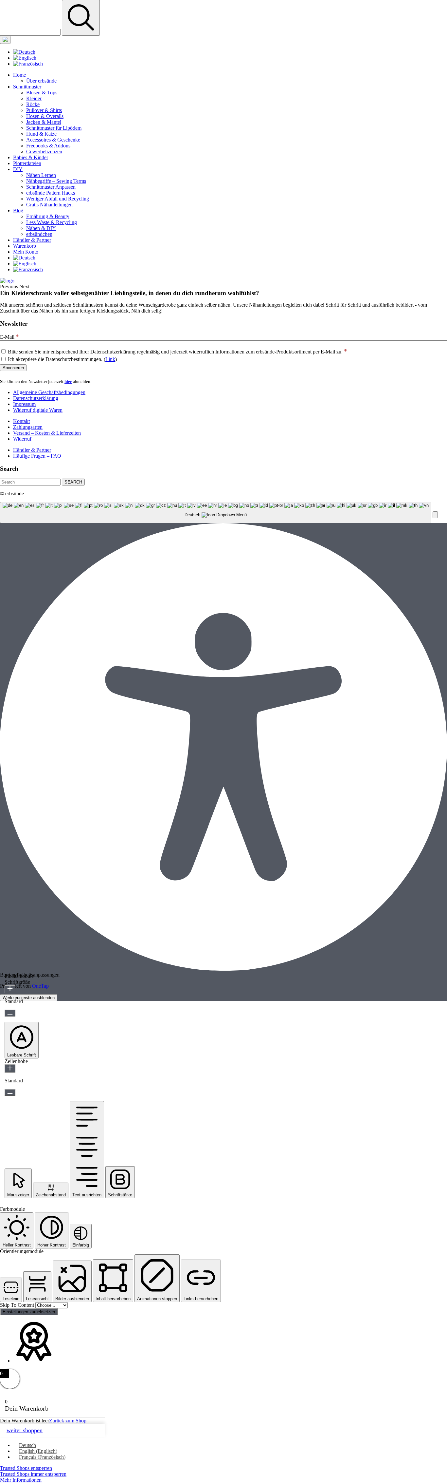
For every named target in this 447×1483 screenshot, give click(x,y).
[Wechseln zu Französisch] (28, 64)
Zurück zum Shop (67, 1420)
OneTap (40, 986)
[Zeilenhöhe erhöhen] (10, 1068)
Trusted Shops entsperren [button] (26, 1468)
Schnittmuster (27, 86)
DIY (18, 169)
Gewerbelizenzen (44, 151)
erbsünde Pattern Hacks (50, 193)
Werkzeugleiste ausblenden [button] (29, 997)
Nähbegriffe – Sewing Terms (56, 181)
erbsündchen (39, 234)
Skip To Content (17, 1305)
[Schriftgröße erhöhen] (10, 989)
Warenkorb (24, 246)
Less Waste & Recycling (51, 222)
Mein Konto (25, 252)
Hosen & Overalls (44, 116)
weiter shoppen (25, 1430)
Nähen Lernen (41, 175)
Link (110, 359)
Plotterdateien (27, 163)
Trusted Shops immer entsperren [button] (33, 1474)
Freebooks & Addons (48, 145)
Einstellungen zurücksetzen (29, 1311)
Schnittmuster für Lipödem (53, 128)
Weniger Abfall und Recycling (57, 198)
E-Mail (9, 337)
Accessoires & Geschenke (53, 140)
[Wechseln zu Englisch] (24, 58)
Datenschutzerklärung (35, 398)
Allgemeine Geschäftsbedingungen (49, 392)
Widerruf (22, 439)
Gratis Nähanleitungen (49, 204)
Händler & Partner (32, 240)
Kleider (34, 98)
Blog (18, 210)
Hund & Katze (41, 134)
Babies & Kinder (30, 157)
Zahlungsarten (28, 427)
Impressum (24, 404)
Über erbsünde (41, 81)
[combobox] (215, 512)
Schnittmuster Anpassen (51, 187)
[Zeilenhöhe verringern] (10, 1092)
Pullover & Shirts (44, 110)
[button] (435, 514)
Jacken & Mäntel (43, 122)
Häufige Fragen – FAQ (37, 456)
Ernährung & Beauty (47, 216)
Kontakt (21, 421)
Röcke (33, 104)
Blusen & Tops (41, 92)
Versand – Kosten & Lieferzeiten (47, 433)
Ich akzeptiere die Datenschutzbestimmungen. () (62, 359)
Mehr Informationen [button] (21, 1480)
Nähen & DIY (41, 228)
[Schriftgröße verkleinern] (10, 1013)
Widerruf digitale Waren (38, 410)
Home (19, 75)
